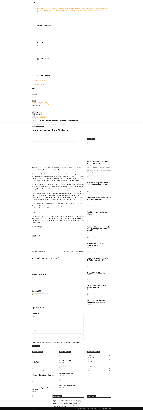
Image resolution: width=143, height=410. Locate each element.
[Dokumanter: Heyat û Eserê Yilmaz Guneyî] (44, 370)
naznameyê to (35, 94)
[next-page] (37, 78)
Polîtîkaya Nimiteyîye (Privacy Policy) (40, 104)
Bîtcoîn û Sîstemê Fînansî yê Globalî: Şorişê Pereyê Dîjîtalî (97, 287)
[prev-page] (32, 311)
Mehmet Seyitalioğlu (61, 10)
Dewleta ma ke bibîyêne (66, 373)
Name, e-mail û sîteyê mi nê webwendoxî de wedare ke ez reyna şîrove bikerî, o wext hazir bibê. (57, 342)
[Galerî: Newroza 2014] (71, 357)
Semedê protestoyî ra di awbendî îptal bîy (74, 251)
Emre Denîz (80, 8)
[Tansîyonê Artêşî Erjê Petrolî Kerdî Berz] (99, 268)
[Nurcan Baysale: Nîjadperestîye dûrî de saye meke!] (44, 383)
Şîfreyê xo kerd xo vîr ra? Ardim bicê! (40, 102)
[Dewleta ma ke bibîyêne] (71, 369)
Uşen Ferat (83, 10)
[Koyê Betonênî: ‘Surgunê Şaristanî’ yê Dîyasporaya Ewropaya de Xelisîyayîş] (99, 178)
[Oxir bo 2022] (73, 33)
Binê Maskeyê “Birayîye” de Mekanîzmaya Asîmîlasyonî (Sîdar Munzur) (99, 198)
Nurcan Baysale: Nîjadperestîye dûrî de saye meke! (43, 389)
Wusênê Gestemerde (91, 10)
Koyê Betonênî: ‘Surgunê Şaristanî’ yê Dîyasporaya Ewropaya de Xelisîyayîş (97, 183)
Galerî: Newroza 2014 (65, 361)
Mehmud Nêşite (70, 10)
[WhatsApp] (40, 242)
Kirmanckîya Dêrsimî (40, 80)
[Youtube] (37, 87)
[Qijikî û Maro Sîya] (73, 50)
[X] (36, 87)
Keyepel (37, 5)
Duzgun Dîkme (70, 8)
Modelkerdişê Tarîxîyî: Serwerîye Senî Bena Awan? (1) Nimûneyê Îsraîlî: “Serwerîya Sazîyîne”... (99, 229)
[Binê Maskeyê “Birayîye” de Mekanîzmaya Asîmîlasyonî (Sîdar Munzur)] (99, 192)
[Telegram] (43, 242)
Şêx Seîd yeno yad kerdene (38, 251)
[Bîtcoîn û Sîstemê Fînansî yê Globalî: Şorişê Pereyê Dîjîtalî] (99, 281)
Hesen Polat (91, 8)
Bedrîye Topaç (63, 8)
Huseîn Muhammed (99, 8)
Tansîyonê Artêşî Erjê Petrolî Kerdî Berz (98, 273)
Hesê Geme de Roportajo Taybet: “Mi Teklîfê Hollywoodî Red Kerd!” (97, 259)
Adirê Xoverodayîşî (44, 25)
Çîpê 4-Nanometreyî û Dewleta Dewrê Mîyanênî (97, 213)
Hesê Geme (86, 8)
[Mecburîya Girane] (73, 66)
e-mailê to (34, 111)
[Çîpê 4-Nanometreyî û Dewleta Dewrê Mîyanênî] (99, 207)
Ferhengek (37, 82)
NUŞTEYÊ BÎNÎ (36, 258)
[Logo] (35, 117)
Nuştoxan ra (39, 124)
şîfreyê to (34, 99)
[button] (109, 118)
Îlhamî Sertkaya (44, 10)
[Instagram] (35, 87)
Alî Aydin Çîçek (42, 8)
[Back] (39, 87)
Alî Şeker (53, 8)
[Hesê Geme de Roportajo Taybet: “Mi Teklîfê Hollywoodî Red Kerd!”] (99, 253)
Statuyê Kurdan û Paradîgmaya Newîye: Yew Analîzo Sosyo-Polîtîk (98, 162)
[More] (47, 242)
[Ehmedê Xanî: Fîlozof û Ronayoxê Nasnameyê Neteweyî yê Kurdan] (99, 295)
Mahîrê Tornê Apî (52, 10)
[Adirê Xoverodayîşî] (73, 16)
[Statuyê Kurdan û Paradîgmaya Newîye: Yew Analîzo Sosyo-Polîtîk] (99, 151)
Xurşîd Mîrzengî (100, 10)
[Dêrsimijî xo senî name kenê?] (71, 381)
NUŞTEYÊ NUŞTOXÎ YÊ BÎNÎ (50, 258)
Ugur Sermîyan (77, 10)
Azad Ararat (57, 8)
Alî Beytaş (48, 8)
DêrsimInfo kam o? (39, 84)
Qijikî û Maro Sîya (43, 59)
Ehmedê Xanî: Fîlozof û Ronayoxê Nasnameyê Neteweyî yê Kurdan (96, 301)
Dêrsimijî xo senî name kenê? (67, 385)
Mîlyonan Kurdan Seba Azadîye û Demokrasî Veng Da (96, 244)
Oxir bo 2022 (41, 42)
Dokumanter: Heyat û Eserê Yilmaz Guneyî (43, 375)
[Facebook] (34, 87)
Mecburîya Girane (43, 75)
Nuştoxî (37, 7)
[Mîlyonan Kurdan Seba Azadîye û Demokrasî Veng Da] (99, 238)
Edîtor (75, 8)
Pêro (38, 8)
